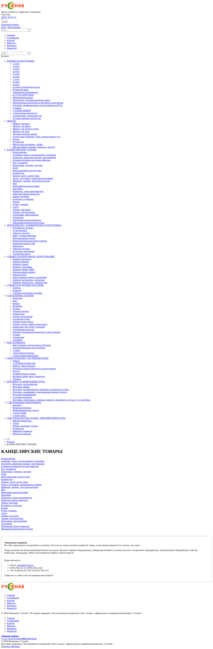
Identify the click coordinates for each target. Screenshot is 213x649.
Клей (15, 168)
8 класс (16, 82)
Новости (11, 43)
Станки (16, 350)
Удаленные (18, 217)
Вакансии (12, 48)
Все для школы (20, 162)
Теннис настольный (22, 316)
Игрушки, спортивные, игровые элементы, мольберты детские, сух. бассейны (51, 400)
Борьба (16, 303)
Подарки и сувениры (23, 199)
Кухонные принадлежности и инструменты (34, 368)
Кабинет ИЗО (19, 275)
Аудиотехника (20, 230)
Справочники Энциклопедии (27, 116)
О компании (13, 37)
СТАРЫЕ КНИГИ (22, 110)
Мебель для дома (21, 131)
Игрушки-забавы (21, 387)
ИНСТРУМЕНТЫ (16, 342)
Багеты (16, 139)
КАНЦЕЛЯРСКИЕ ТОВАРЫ (21, 149)
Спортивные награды (23, 329)
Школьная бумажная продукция (28, 222)
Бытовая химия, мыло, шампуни (29, 376)
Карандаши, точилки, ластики (28, 165)
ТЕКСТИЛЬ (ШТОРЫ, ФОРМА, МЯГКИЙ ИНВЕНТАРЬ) (36, 418)
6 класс (16, 76)
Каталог (11, 40)
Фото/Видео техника (23, 228)
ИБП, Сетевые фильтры (24, 235)
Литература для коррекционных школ (31, 100)
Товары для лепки (22, 209)
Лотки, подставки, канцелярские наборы (33, 178)
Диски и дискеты (21, 233)
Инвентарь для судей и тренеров (29, 327)
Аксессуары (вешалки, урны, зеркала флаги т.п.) (37, 136)
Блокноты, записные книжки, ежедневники (34, 157)
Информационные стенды (26, 410)
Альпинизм (18, 337)
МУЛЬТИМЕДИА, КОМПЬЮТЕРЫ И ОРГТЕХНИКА (34, 225)
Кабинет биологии (22, 259)
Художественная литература (27, 118)
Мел (15, 183)
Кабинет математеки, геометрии (29, 280)
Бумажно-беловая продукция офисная (31, 160)
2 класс (16, 66)
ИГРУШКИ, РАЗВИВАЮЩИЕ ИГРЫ (26, 381)
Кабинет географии (22, 267)
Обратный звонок (10, 24)
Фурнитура (18, 142)
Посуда (16, 371)
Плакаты (17, 290)
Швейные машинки (22, 431)
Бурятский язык (20, 89)
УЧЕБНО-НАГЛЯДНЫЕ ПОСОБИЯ (25, 285)
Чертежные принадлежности (27, 220)
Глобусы (17, 288)
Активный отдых (21, 319)
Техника (17, 379)
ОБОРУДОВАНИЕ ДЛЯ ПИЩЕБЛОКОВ (28, 358)
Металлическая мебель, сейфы (28, 144)
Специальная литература (25, 113)
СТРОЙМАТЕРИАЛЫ (24, 363)
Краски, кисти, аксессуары (26, 175)
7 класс (16, 79)
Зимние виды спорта (23, 321)
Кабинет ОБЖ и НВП (23, 269)
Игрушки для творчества (25, 384)
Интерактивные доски (24, 238)
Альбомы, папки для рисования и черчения (34, 155)
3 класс (16, 69)
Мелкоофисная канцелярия (26, 186)
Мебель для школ (21, 123)
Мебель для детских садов (26, 129)
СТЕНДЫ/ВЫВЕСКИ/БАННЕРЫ (24, 402)
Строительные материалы (25, 355)
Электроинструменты (23, 353)
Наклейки (18, 189)
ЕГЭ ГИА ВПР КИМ (23, 95)
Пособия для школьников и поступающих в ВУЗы (37, 105)
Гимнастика (18, 314)
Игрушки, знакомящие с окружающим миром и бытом (40, 392)
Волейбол (17, 306)
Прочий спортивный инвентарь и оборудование (37, 332)
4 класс (16, 71)
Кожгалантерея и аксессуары (27, 170)
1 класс (16, 63)
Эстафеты (17, 340)
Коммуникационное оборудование (30, 241)
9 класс (16, 84)
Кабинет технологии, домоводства (30, 282)
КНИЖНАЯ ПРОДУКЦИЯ (20, 61)
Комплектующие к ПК (24, 243)
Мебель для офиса (22, 126)
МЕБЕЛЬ (11, 121)
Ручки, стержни (20, 204)
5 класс (16, 74)
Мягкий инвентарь (22, 420)
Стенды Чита (19, 415)
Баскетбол (18, 298)
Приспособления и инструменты (29, 348)
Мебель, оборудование (24, 366)
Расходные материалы (24, 251)
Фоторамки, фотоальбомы (26, 215)
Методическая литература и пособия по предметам (38, 103)
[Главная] (8, 439)
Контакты (12, 45)
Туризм (16, 334)
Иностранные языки (23, 97)
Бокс (15, 301)
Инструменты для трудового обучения (32, 345)
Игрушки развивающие (24, 394)
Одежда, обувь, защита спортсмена (30, 324)
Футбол (16, 308)
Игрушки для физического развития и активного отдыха (41, 389)
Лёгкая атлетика (21, 311)
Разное (16, 202)
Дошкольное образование (25, 92)
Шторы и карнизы (22, 434)
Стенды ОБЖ (19, 413)
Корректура (18, 173)
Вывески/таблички (22, 407)
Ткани (16, 423)
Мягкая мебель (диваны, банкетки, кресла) (34, 147)
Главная (11, 35)
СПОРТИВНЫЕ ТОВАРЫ (20, 295)
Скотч (16, 207)
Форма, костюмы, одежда (25, 426)
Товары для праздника (24, 212)
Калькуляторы (20, 152)
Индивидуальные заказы (25, 134)
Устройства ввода (21, 254)
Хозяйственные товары (24, 374)
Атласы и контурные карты (26, 87)
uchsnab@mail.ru (25, 565)
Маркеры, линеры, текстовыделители (31, 181)
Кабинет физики (21, 261)
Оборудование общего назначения (30, 277)
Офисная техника (21, 248)
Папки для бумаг (21, 196)
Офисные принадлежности (26, 194)
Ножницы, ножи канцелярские (28, 191)
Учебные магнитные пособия (27, 293)
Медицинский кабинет (24, 272)
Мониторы (18, 246)
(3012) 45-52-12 (8, 17)
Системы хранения (22, 397)
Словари (17, 108)
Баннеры (17, 405)
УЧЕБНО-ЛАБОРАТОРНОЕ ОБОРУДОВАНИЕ (31, 256)
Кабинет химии (20, 264)
